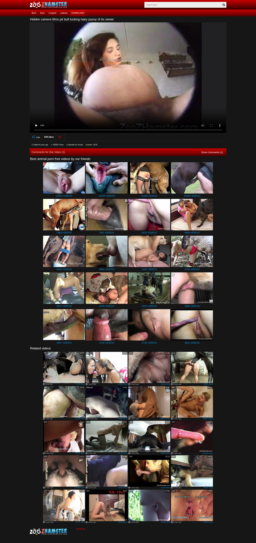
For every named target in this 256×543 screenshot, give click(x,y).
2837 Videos (64, 342)
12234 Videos (107, 196)
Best (34, 13)
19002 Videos (64, 196)
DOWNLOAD (77, 13)
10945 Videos (192, 196)
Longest (52, 13)
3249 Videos (106, 306)
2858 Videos (192, 306)
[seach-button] (223, 5)
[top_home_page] (50, 5)
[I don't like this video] (60, 137)
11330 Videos (149, 196)
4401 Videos (149, 269)
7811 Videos (106, 232)
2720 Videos (106, 342)
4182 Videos (192, 269)
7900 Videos (64, 232)
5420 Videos (64, 269)
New (42, 13)
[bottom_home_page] (53, 531)
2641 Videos (192, 342)
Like (38, 137)
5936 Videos (192, 232)
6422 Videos (149, 232)
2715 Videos (149, 342)
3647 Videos (64, 306)
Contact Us (80, 529)
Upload (63, 13)
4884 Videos (106, 269)
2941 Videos (149, 306)
